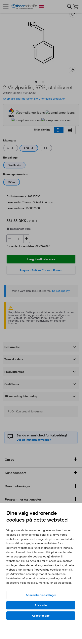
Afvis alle (40, 605)
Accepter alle (41, 615)
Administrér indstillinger (41, 595)
